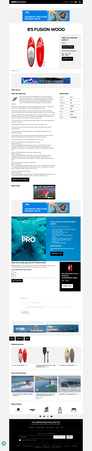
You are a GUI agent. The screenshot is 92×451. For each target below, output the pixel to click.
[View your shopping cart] (76, 2)
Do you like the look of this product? (22, 269)
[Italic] (29, 307)
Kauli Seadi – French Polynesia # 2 (69, 394)
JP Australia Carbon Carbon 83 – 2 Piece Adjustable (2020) (46, 366)
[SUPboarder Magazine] (18, 2)
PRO (62, 427)
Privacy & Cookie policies (31, 440)
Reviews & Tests (50, 427)
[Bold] (27, 307)
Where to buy (67, 58)
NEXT (27, 338)
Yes (65, 42)
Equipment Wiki (40, 427)
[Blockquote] (38, 307)
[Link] (42, 307)
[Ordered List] (34, 307)
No (15, 275)
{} (43, 307)
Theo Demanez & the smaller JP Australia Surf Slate (22, 395)
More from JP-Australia (20, 179)
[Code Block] (40, 307)
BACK (12, 338)
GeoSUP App (46, 447)
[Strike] (33, 307)
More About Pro (57, 253)
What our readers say (55, 447)
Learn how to (32, 427)
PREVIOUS (20, 338)
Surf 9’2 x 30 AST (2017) (20, 365)
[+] (45, 307)
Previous (10, 410)
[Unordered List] (36, 307)
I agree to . (29, 440)
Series (57, 427)
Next (81, 410)
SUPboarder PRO (37, 447)
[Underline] (31, 307)
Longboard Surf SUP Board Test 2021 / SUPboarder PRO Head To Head (45, 395)
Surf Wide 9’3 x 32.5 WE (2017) (68, 365)
